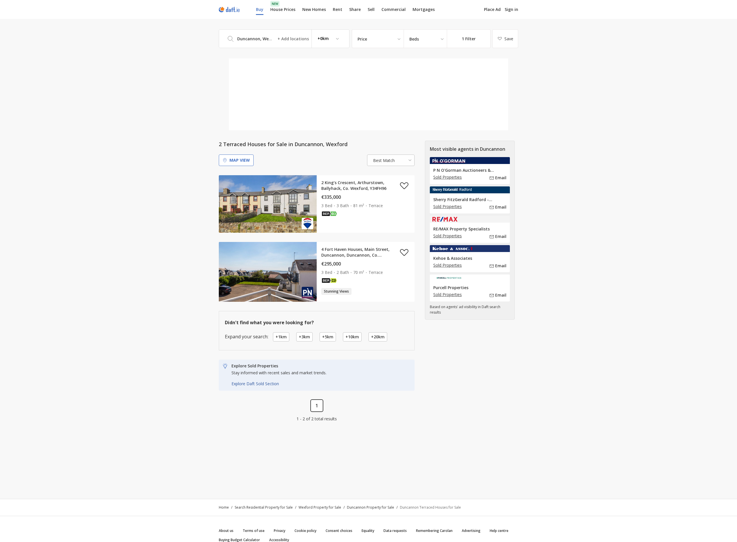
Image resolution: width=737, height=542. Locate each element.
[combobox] (284, 38)
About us (226, 530)
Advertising (471, 530)
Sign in (511, 9)
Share (355, 9)
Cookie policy (305, 530)
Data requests (395, 530)
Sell (371, 9)
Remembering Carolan (434, 530)
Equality (368, 530)
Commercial (393, 9)
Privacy (279, 530)
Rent (337, 9)
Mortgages (424, 9)
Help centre (499, 530)
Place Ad (492, 9)
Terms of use (254, 530)
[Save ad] (404, 185)
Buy (259, 9)
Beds (414, 39)
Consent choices (339, 530)
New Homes (314, 9)
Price (362, 39)
